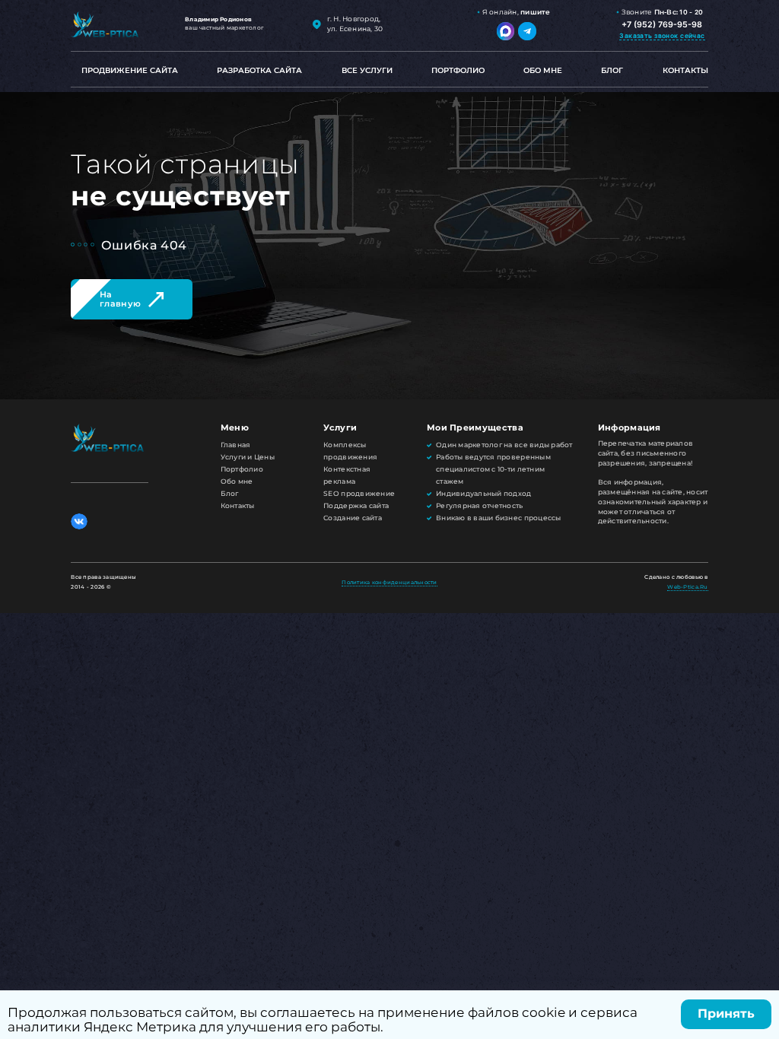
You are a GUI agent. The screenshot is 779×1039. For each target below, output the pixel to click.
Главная (236, 445)
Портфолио (458, 70)
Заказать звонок (661, 36)
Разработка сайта (259, 70)
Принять (726, 1013)
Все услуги (367, 70)
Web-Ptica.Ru (687, 586)
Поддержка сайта (356, 506)
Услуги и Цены (248, 457)
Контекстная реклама (346, 475)
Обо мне (542, 70)
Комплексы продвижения (350, 451)
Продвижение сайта (129, 70)
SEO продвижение (359, 493)
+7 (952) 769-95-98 (662, 25)
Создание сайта (352, 518)
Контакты (685, 70)
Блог (612, 70)
